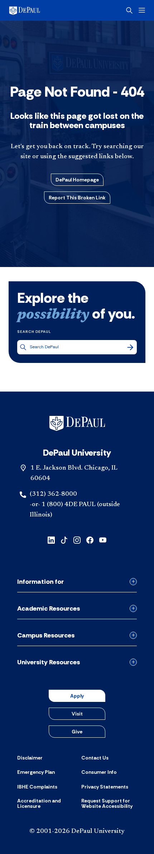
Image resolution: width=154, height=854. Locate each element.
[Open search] (129, 10)
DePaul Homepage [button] (77, 179)
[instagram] (77, 539)
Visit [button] (77, 713)
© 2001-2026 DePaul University (77, 831)
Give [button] (77, 731)
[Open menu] (141, 10)
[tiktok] (64, 539)
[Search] (130, 347)
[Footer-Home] (77, 423)
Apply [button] (77, 696)
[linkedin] (51, 539)
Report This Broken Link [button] (77, 197)
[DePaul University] (36, 10)
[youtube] (102, 539)
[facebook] (89, 539)
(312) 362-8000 (53, 494)
